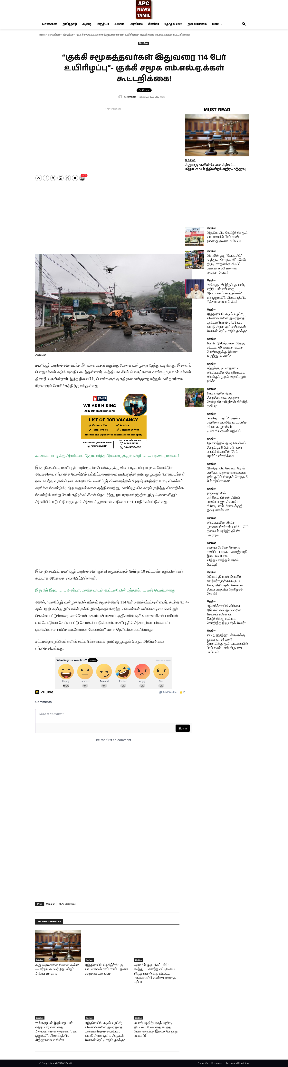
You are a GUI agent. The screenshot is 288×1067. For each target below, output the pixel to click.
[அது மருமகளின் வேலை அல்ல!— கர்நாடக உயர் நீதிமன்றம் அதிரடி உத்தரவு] (58, 945)
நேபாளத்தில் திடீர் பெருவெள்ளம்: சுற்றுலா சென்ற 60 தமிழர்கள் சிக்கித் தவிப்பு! (227, 399)
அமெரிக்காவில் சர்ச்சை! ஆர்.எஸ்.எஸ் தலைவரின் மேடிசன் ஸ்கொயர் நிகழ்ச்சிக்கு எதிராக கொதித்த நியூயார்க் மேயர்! (226, 614)
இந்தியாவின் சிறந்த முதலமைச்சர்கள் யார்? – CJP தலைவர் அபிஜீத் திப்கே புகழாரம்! (227, 528)
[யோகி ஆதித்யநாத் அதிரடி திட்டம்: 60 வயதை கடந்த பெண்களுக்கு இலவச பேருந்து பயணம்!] (156, 1004)
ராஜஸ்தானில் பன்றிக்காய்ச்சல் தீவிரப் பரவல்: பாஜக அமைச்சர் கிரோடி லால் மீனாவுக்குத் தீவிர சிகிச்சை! (225, 501)
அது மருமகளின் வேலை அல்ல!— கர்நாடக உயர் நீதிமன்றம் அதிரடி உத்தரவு (57, 969)
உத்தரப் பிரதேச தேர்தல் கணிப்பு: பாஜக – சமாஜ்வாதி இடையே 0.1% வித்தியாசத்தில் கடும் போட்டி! (227, 555)
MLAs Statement (67, 903)
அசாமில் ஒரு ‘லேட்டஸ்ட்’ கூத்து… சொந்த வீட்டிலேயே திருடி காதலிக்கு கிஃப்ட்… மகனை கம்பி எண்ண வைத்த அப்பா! (155, 973)
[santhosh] (120, 97)
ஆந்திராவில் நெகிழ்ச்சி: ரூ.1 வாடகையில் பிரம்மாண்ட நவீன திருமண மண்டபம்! (106, 969)
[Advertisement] (113, 138)
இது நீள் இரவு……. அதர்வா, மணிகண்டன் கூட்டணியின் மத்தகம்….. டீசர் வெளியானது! (106, 590)
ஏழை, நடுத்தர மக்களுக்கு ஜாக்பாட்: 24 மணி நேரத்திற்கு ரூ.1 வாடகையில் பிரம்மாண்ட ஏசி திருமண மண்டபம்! (227, 643)
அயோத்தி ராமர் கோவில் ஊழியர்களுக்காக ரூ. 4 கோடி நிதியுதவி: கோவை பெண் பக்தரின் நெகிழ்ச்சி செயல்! (225, 585)
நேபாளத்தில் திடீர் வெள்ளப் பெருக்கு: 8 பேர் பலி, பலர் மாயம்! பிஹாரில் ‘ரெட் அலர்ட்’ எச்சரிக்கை (226, 449)
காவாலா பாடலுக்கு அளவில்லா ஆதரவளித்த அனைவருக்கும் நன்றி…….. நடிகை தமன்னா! (107, 455)
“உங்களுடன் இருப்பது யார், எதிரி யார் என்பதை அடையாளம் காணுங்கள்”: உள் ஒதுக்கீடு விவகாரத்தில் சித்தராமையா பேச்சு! (56, 1031)
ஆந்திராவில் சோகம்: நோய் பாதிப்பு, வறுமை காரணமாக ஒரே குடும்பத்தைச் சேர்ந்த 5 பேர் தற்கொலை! (227, 474)
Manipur (50, 903)
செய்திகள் (54, 35)
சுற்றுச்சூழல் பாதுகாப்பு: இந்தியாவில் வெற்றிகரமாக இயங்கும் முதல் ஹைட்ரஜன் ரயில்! (226, 374)
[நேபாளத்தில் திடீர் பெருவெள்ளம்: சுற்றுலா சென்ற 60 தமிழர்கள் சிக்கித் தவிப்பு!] (194, 397)
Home (42, 35)
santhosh (131, 96)
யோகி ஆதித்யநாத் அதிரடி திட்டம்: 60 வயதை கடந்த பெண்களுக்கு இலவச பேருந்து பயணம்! (156, 1029)
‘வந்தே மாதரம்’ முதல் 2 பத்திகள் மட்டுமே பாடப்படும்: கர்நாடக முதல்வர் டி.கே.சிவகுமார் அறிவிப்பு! (227, 424)
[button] (244, 24)
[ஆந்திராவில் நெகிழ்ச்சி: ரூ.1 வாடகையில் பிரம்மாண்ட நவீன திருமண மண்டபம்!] (107, 945)
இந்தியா (68, 35)
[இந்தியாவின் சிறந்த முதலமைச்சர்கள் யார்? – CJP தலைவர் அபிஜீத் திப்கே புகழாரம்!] (194, 526)
